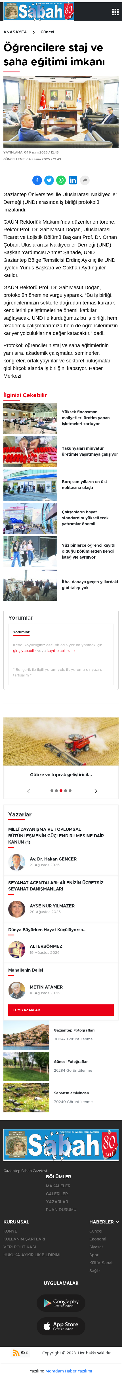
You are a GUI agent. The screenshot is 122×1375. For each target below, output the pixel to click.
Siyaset (96, 1247)
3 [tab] (61, 790)
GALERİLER (57, 1194)
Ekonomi (97, 1239)
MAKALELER (58, 1186)
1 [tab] (52, 790)
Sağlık (95, 1271)
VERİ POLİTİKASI (19, 1247)
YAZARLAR (57, 1202)
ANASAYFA (15, 32)
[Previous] (27, 788)
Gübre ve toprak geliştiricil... (61, 775)
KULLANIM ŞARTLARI (24, 1239)
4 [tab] (65, 790)
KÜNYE (10, 1231)
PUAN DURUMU (61, 1210)
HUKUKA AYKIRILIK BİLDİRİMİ (31, 1255)
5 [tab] (70, 790)
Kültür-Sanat (101, 1263)
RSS (24, 1352)
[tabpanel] (61, 758)
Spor (94, 1255)
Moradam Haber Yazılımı (68, 1371)
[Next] (95, 788)
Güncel (47, 32)
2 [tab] (56, 790)
